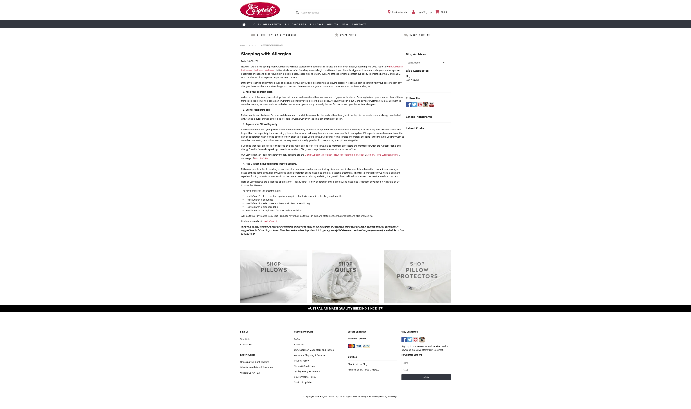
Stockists (245, 338)
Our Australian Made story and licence (314, 349)
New (345, 24)
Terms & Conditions (304, 365)
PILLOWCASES (295, 24)
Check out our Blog (357, 364)
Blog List (253, 45)
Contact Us (246, 344)
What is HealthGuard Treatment (257, 367)
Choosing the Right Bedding (254, 361)
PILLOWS (317, 24)
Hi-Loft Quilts (261, 158)
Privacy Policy (301, 360)
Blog (408, 76)
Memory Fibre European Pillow (382, 154)
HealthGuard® (270, 221)
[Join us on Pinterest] (415, 339)
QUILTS (332, 24)
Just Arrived (412, 79)
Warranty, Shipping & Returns (309, 355)
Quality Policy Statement (307, 371)
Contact (359, 24)
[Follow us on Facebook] (404, 339)
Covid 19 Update (302, 382)
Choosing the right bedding (277, 34)
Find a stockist (400, 12)
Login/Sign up (424, 12)
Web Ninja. (392, 396)
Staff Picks (348, 34)
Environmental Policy (305, 376)
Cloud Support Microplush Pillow (322, 154)
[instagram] (422, 339)
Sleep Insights (420, 34)
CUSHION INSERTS (267, 24)
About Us (299, 344)
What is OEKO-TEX (250, 372)
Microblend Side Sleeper (352, 154)
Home (244, 24)
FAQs (297, 338)
